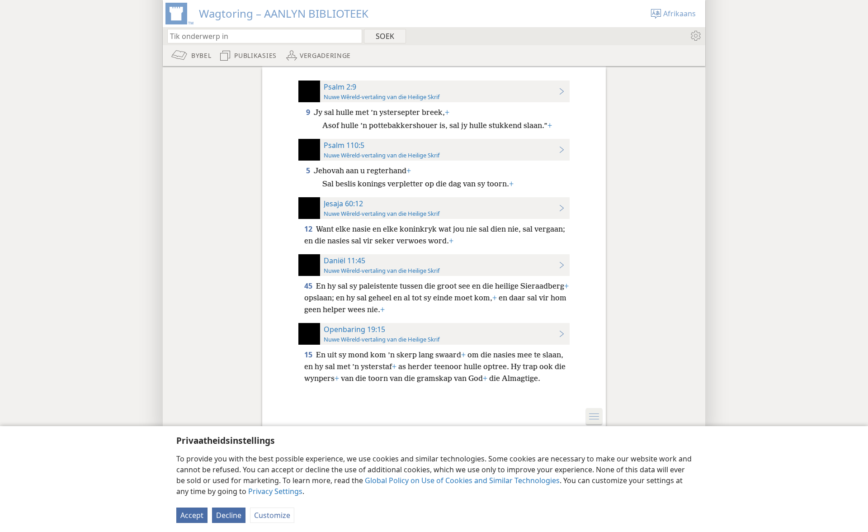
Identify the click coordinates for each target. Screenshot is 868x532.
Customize (272, 515)
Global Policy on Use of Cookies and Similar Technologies (462, 480)
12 (309, 229)
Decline (228, 515)
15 (309, 355)
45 (309, 286)
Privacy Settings (275, 491)
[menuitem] (695, 35)
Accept (191, 515)
